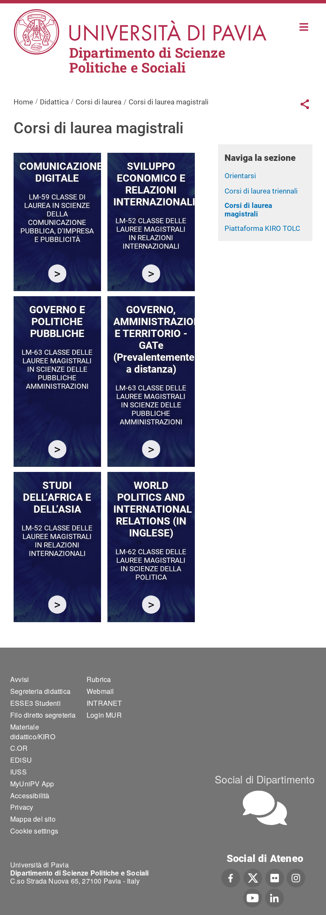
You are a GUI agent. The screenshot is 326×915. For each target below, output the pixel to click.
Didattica (54, 102)
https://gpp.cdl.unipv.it (57, 449)
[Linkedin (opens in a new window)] (274, 897)
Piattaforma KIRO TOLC (262, 228)
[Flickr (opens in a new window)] (274, 877)
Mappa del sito (33, 819)
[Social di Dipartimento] (265, 808)
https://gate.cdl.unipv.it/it (151, 449)
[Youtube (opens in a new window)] (252, 897)
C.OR (19, 748)
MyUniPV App (32, 784)
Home (304, 26)
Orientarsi (240, 175)
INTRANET (104, 703)
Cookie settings (34, 831)
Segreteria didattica (40, 691)
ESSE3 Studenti (35, 703)
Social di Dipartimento (265, 779)
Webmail (100, 691)
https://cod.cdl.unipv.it (57, 273)
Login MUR (104, 715)
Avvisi (19, 679)
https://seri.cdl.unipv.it (151, 273)
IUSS (18, 772)
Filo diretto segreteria (43, 715)
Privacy (21, 807)
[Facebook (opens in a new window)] (230, 877)
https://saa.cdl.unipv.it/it (57, 604)
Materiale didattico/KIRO (32, 731)
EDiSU (21, 760)
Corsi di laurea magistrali (248, 210)
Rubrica (99, 679)
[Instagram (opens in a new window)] (296, 877)
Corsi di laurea (98, 102)
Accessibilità (30, 795)
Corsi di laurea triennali (261, 191)
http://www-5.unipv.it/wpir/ (151, 604)
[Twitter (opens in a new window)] (252, 877)
